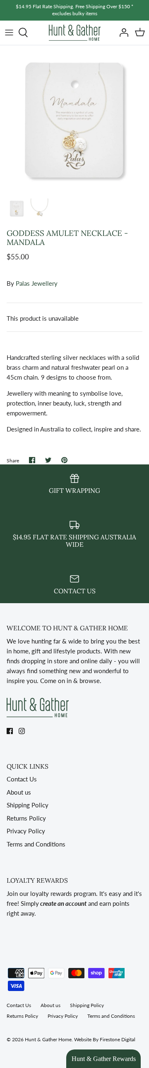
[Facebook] (10, 731)
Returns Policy (26, 818)
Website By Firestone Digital (104, 1039)
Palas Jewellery (37, 283)
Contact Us (22, 779)
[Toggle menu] (9, 32)
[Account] (122, 32)
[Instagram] (22, 731)
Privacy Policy (26, 831)
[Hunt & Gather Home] (75, 33)
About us (19, 792)
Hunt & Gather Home (48, 1039)
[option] (74, 119)
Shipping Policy (27, 805)
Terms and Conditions (36, 844)
